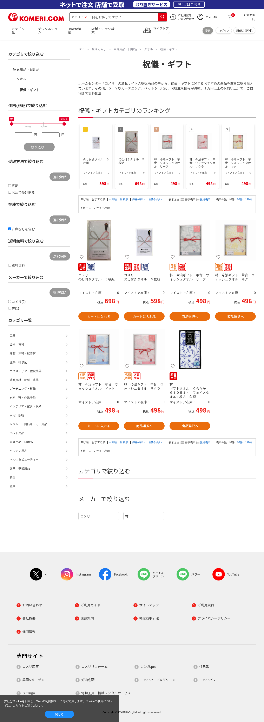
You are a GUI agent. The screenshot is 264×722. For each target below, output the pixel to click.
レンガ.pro (148, 666)
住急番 (204, 666)
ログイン (223, 30)
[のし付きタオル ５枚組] (98, 240)
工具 (12, 335)
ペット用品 (17, 433)
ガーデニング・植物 (23, 388)
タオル (21, 79)
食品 (12, 477)
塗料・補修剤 (18, 362)
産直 (12, 486)
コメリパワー (209, 679)
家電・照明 (17, 415)
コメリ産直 (30, 666)
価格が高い (155, 199)
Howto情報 (74, 30)
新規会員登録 (244, 30)
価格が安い (139, 199)
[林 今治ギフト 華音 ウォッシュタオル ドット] (98, 349)
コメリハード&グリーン (157, 679)
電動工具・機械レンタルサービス (106, 693)
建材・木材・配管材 (23, 353)
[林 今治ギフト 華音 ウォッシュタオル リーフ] (190, 240)
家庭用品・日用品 (26, 69)
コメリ (85, 516)
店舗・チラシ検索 (102, 30)
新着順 (124, 199)
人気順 (113, 199)
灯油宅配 (87, 679)
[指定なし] (64, 124)
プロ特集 (28, 693)
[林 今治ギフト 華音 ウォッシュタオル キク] (235, 240)
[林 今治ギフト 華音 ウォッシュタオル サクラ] (144, 349)
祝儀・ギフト (30, 90)
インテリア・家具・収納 (25, 406)
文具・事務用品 (20, 468)
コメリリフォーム (94, 666)
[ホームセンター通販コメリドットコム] (36, 19)
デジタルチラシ (48, 30)
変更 (207, 30)
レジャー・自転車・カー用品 (28, 424)
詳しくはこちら (189, 4)
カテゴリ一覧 (20, 30)
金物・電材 (17, 344)
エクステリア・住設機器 (25, 371)
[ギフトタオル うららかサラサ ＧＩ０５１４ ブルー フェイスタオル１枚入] (190, 349)
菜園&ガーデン (33, 679)
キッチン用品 (18, 450)
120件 (248, 199)
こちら (17, 705)
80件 (240, 199)
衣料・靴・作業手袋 (23, 397)
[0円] (11, 124)
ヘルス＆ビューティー (24, 459)
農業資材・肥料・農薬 (24, 380)
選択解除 (59, 176)
